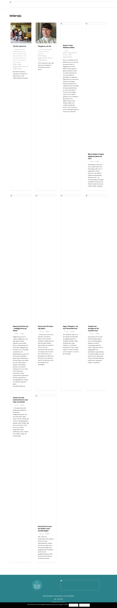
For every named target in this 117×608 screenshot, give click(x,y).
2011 (70, 55)
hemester (19, 53)
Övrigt (39, 51)
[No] (115, 605)
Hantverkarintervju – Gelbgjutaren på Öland (20, 328)
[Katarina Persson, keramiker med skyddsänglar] (46, 459)
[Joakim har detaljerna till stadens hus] (96, 259)
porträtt (44, 51)
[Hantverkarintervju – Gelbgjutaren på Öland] (21, 259)
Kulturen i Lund (22, 55)
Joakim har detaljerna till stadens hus (93, 328)
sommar (19, 62)
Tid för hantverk (19, 46)
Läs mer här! (84, 605)
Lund (14, 58)
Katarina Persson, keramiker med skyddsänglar (45, 529)
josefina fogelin (48, 49)
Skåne (14, 62)
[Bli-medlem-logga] (80, 585)
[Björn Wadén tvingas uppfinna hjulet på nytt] (96, 87)
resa (19, 60)
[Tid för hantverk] (21, 33)
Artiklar (15, 64)
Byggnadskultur (17, 68)
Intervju (25, 53)
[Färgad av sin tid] (46, 33)
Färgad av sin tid (44, 46)
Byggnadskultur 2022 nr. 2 (20, 66)
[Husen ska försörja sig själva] (46, 259)
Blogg (19, 64)
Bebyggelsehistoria (19, 49)
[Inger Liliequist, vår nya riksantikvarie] (71, 259)
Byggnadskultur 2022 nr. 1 (45, 58)
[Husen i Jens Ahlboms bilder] (71, 32)
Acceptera (73, 605)
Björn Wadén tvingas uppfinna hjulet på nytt (96, 156)
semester (23, 60)
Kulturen (15, 55)
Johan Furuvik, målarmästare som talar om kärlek (20, 400)
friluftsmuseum (17, 51)
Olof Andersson (20, 58)
